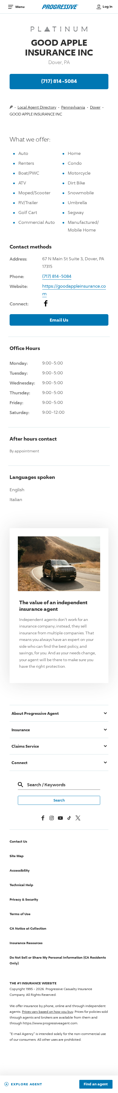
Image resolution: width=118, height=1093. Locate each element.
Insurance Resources (26, 943)
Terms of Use (20, 914)
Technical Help (21, 885)
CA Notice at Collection (28, 928)
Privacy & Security (24, 899)
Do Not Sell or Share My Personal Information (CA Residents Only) (58, 960)
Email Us (59, 320)
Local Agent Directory (37, 107)
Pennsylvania (73, 107)
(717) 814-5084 (59, 81)
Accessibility (20, 870)
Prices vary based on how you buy (47, 1012)
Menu (19, 7)
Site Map (17, 856)
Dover (95, 107)
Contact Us (18, 841)
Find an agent (96, 1084)
